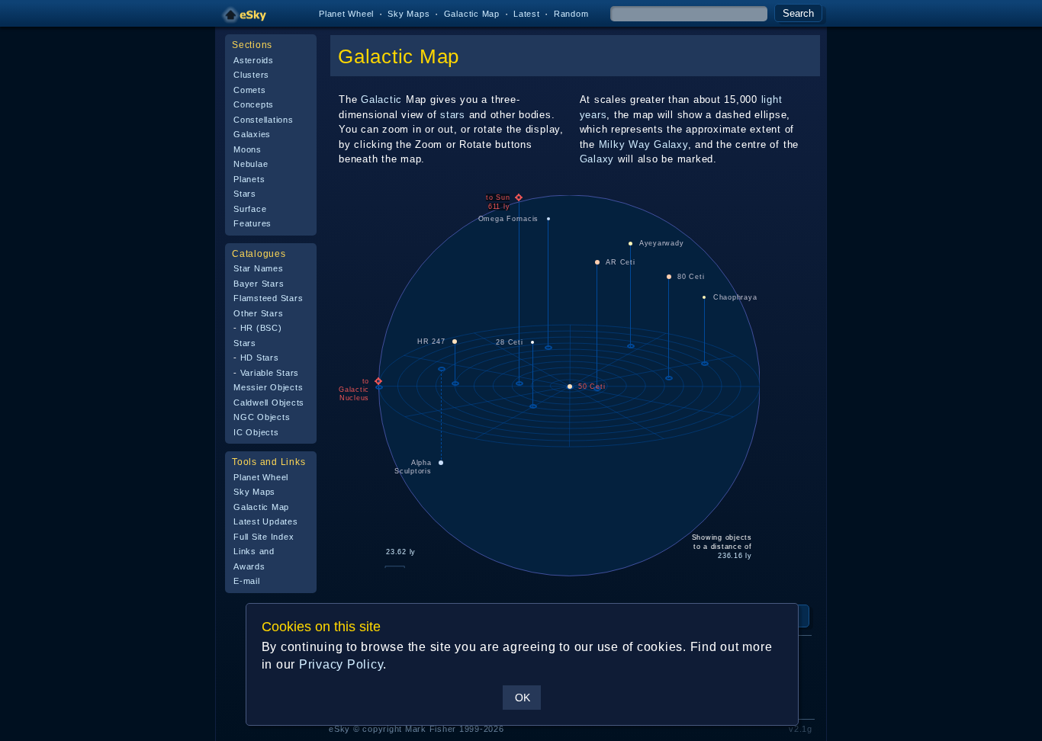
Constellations (263, 119)
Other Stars (258, 313)
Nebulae (250, 163)
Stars (244, 193)
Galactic (381, 99)
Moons (247, 149)
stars (452, 114)
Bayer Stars (258, 283)
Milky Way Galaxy (643, 144)
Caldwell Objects (268, 402)
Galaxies (252, 134)
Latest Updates (265, 521)
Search (798, 13)
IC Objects (256, 432)
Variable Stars (270, 372)
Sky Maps (408, 13)
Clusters (251, 74)
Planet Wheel (346, 13)
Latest (526, 13)
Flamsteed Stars (268, 298)
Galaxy (597, 159)
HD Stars (259, 357)
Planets (249, 179)
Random (571, 13)
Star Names (258, 268)
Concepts (253, 104)
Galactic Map (472, 13)
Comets (249, 90)
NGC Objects (261, 417)
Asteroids (253, 60)
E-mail (246, 580)
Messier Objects (268, 387)
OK (522, 697)
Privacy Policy (341, 664)
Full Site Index (263, 536)
